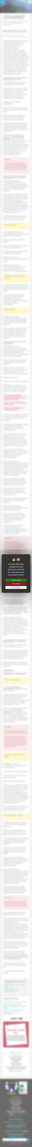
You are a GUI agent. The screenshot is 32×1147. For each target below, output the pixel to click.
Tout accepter (16, 580)
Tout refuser (16, 584)
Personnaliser (16, 587)
